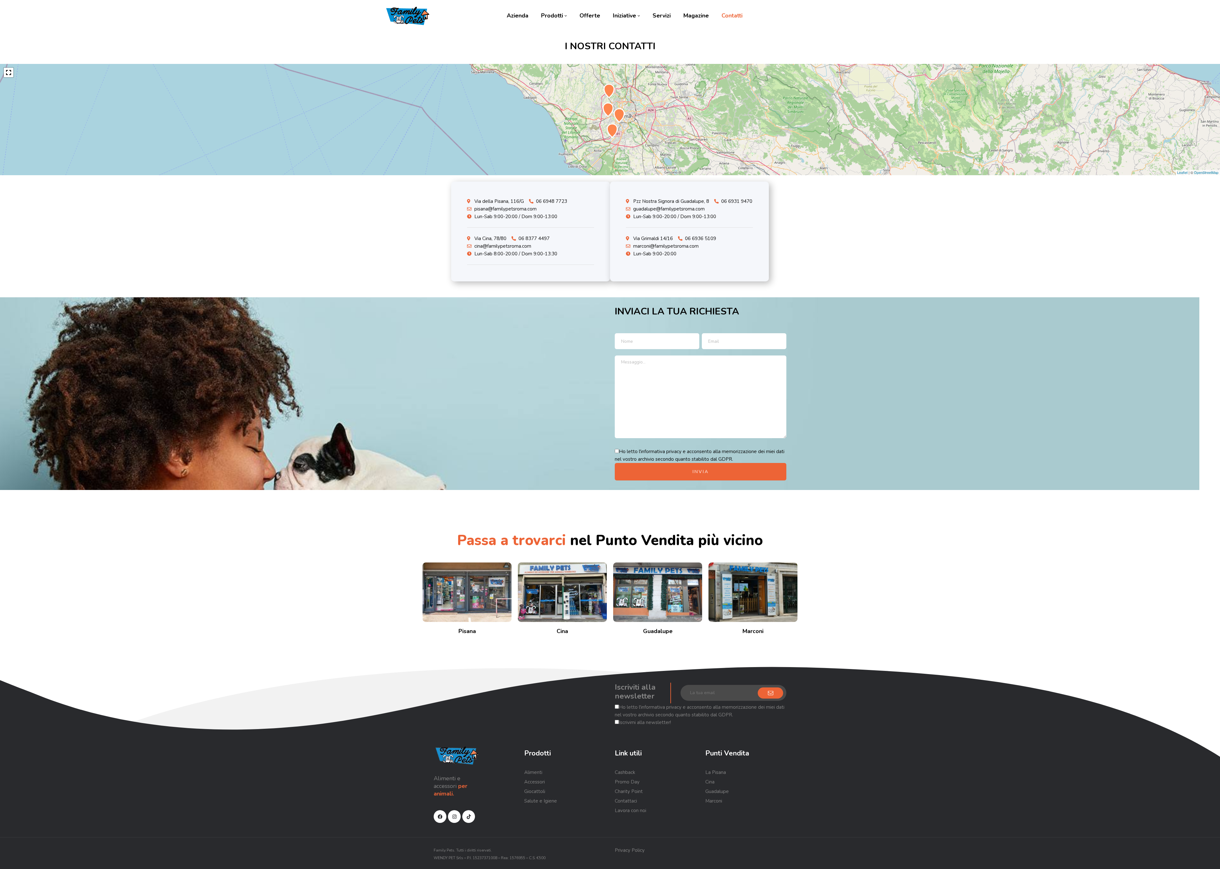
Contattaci (626, 801)
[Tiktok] (468, 816)
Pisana (467, 631)
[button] (8, 72)
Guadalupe (658, 631)
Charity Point (629, 791)
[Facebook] (440, 816)
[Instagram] (454, 816)
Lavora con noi (630, 810)
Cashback (625, 772)
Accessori (534, 782)
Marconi (752, 631)
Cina (562, 631)
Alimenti (533, 772)
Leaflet (1182, 172)
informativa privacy (661, 451)
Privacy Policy (630, 850)
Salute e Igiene (540, 801)
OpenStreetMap (1206, 172)
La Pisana (715, 772)
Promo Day (627, 782)
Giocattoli (534, 791)
